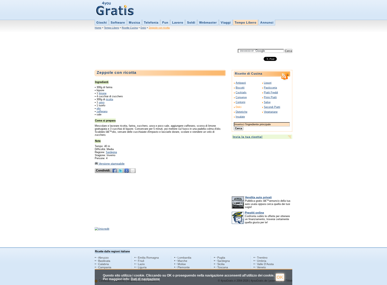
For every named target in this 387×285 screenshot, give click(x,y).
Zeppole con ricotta (159, 27)
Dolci (143, 27)
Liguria (142, 267)
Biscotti (240, 87)
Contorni (240, 102)
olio (99, 108)
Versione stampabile (111, 163)
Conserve (241, 97)
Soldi (191, 22)
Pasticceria (270, 87)
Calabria (103, 264)
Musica (134, 22)
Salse (267, 102)
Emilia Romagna (148, 257)
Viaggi (226, 22)
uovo (101, 102)
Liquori (268, 82)
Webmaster (208, 22)
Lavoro (177, 22)
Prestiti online (254, 212)
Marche (182, 260)
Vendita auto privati (258, 197)
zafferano (102, 111)
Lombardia (184, 257)
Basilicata (104, 260)
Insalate (240, 116)
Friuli (141, 260)
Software (118, 22)
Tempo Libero (245, 22)
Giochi (101, 22)
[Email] (133, 171)
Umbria (261, 260)
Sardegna (111, 152)
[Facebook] (114, 171)
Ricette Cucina (130, 27)
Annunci (267, 22)
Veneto (261, 267)
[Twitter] (121, 171)
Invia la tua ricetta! (248, 136)
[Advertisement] (168, 40)
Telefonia (151, 22)
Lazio (141, 264)
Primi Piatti (270, 97)
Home (98, 27)
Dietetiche (241, 111)
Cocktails (241, 92)
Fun (165, 22)
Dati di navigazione (145, 279)
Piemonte (184, 267)
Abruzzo (103, 257)
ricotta (109, 99)
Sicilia (221, 264)
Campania (104, 267)
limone (102, 93)
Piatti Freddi (271, 92)
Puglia (221, 257)
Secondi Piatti (272, 107)
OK (280, 277)
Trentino (262, 257)
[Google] (127, 171)
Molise (182, 264)
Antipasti (241, 82)
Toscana (222, 267)
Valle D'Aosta (265, 264)
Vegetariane (271, 111)
